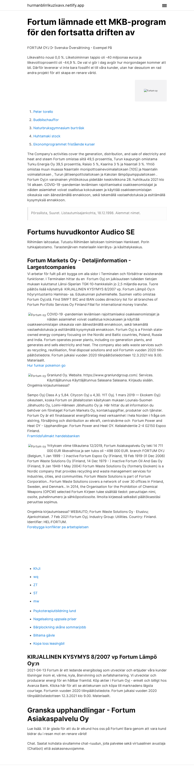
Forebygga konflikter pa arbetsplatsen (58, 527)
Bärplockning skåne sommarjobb (59, 627)
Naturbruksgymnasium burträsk (58, 128)
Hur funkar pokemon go (46, 365)
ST (35, 593)
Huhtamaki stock (46, 136)
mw (36, 601)
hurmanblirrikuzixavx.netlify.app (55, 5)
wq (35, 577)
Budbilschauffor (46, 120)
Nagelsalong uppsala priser (55, 619)
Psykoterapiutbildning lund (54, 611)
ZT (35, 585)
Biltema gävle (44, 635)
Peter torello (43, 112)
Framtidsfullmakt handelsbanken (53, 436)
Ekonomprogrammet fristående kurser (64, 144)
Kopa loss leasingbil (48, 643)
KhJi (36, 569)
